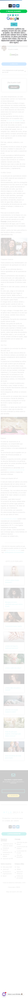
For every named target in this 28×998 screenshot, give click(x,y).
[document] (14, 499)
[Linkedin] (17, 5)
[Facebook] (14, 5)
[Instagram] (10, 5)
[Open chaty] (4, 994)
